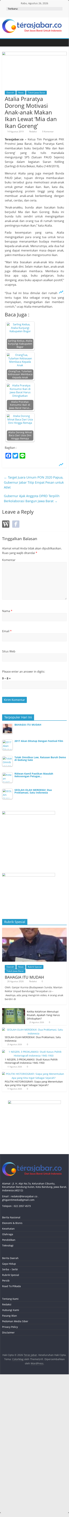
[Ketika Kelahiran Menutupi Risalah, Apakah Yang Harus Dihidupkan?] (13, 1010)
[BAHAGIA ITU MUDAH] (34, 929)
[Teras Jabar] (5, 42)
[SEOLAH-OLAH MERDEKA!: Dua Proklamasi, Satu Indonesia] (33, 1029)
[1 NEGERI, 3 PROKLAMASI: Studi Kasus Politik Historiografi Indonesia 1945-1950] (33, 1051)
